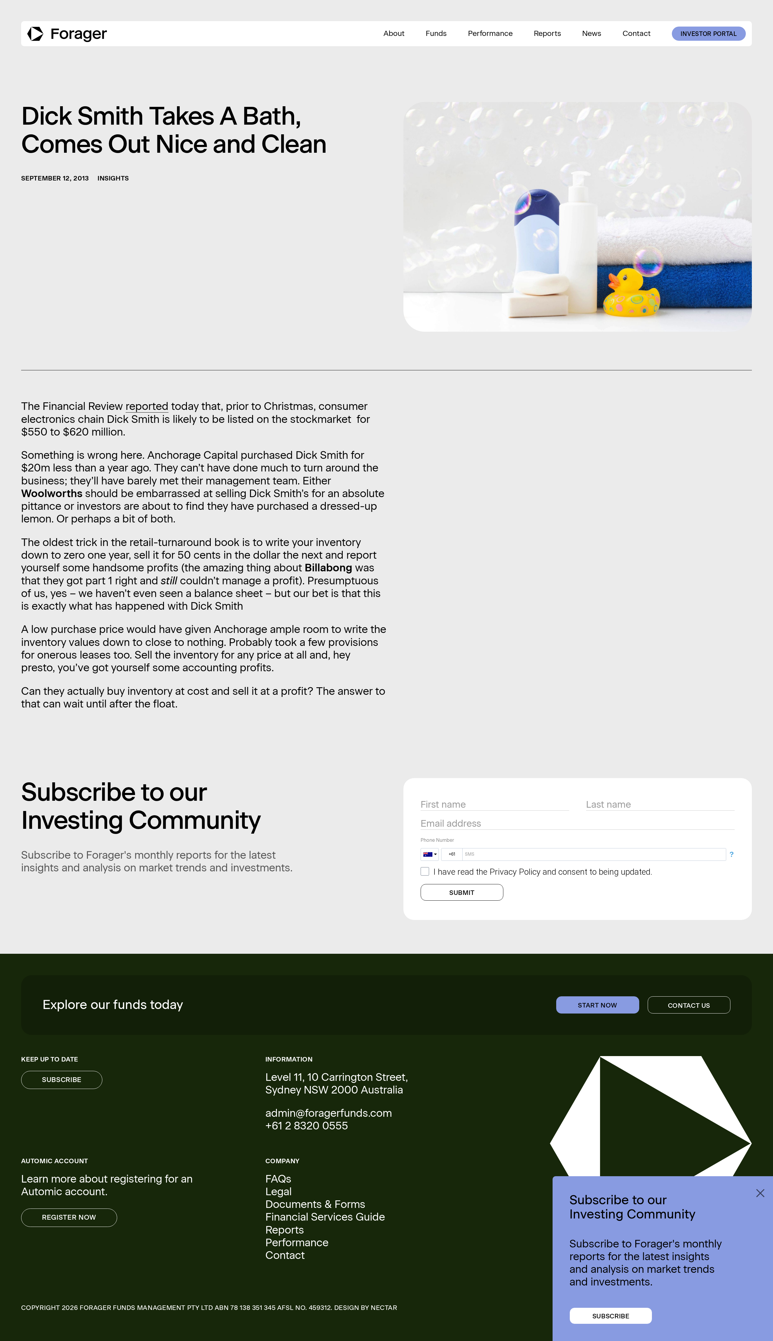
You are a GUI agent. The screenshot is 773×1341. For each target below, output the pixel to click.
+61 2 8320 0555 (306, 1125)
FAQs (278, 1179)
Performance (297, 1242)
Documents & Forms (315, 1204)
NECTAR (384, 1307)
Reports (284, 1230)
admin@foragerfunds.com (328, 1113)
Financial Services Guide (325, 1217)
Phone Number (437, 840)
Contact (285, 1255)
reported (147, 406)
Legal (278, 1191)
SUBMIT (462, 892)
